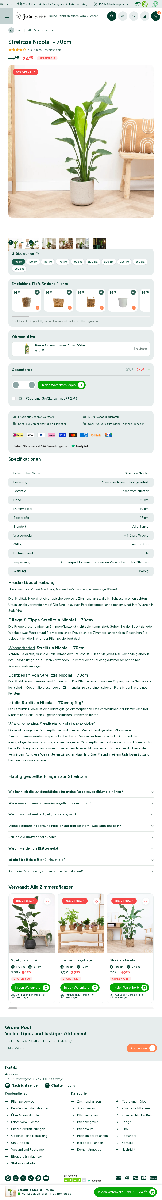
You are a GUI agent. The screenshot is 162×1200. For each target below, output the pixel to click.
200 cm (93, 261)
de (123, 16)
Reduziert (129, 1136)
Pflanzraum (85, 1129)
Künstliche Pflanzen (136, 1108)
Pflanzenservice (22, 1101)
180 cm (77, 261)
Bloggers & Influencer (26, 1156)
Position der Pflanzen (92, 1136)
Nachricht (128, 1150)
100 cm (33, 261)
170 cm (62, 261)
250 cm (140, 261)
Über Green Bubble (25, 1115)
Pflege (126, 1122)
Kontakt (127, 1143)
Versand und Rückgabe (27, 1150)
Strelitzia (20, 599)
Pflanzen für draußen (137, 1115)
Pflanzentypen (87, 1115)
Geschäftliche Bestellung (29, 1136)
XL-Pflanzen (86, 1108)
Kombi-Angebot (89, 1150)
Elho (125, 1129)
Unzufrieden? (21, 1143)
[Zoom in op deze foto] (81, 141)
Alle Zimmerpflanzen (41, 30)
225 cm (124, 261)
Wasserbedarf (21, 647)
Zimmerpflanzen (89, 1101)
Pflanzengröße (87, 1122)
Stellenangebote (23, 1163)
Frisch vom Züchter (25, 1122)
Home (18, 30)
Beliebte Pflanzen (90, 1143)
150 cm (48, 261)
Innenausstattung (40, 742)
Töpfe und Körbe (134, 1101)
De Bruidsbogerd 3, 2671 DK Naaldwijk (34, 1079)
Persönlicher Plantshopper (30, 1108)
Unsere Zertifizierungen (28, 1129)
